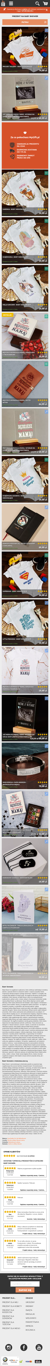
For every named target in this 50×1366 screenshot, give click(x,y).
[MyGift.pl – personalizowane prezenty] (3, 3)
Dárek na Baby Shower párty (16, 1140)
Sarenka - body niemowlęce (36, 1219)
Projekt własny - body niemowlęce (34, 1234)
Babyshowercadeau (14, 1142)
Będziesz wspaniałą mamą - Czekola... (32, 1176)
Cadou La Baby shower (15, 1144)
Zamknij (47, 10)
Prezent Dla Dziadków (8, 1317)
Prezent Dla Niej (10, 1302)
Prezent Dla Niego (11, 1328)
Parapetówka (32, 1322)
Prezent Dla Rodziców (8, 1311)
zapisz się (25, 1290)
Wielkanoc (31, 1318)
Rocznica (30, 1330)
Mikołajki (30, 1314)
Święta (29, 1310)
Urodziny (30, 1302)
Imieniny (29, 1306)
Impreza (29, 1326)
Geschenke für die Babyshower (16, 1138)
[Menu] (18, 1357)
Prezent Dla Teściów (8, 1323)
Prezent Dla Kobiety (12, 1306)
